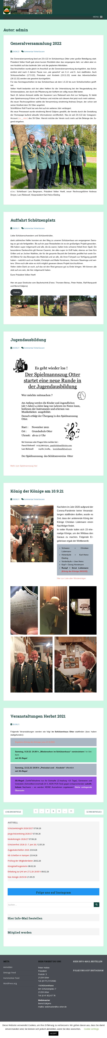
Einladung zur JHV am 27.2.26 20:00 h (24, 871)
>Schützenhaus (46, 985)
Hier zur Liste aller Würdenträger (71, 578)
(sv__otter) (23, 118)
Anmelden (7, 967)
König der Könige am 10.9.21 (37, 491)
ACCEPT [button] (53, 1033)
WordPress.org (10, 983)
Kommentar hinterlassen (34, 51)
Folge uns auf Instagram (88, 970)
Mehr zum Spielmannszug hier (23, 466)
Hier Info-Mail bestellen (87, 961)
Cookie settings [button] (91, 1028)
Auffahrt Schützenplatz (32, 220)
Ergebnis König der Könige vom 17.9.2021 (35, 742)
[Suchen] (96, 904)
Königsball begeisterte (18, 866)
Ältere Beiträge (93, 812)
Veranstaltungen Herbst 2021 (38, 716)
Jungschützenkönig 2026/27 (20, 833)
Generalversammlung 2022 (35, 43)
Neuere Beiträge (14, 812)
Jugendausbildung (28, 339)
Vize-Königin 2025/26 (17, 877)
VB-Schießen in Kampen (18, 855)
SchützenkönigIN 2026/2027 (20, 828)
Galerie (16, 292)
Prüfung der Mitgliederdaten (20, 860)
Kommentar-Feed (11, 978)
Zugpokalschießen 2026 (18, 850)
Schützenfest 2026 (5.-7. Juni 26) (22, 844)
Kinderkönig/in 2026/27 (18, 839)
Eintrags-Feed (9, 972)
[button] (96, 17)
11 (71, 811)
